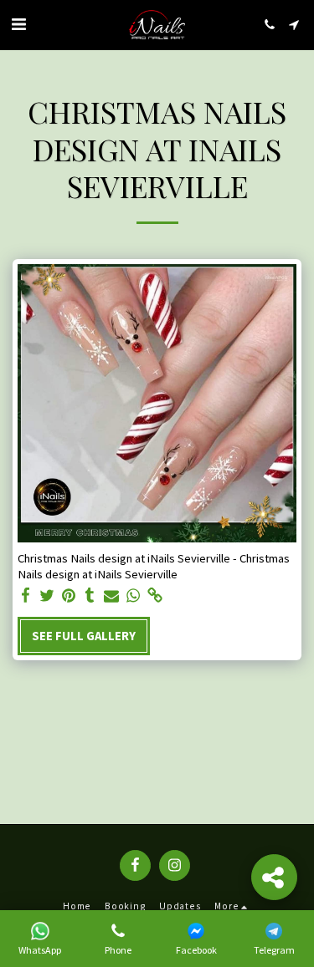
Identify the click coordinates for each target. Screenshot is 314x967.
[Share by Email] (111, 595)
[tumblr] (89, 595)
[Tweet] (46, 595)
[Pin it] (67, 595)
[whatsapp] (133, 595)
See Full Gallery (84, 636)
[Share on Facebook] (25, 595)
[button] (18, 24)
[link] (154, 595)
